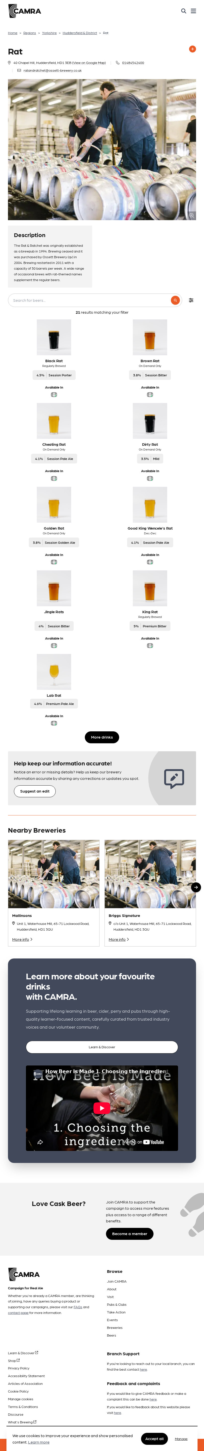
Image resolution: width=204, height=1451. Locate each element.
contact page (18, 1312)
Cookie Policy (18, 1391)
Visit (110, 1297)
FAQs (78, 1307)
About (111, 1289)
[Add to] (192, 49)
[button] (196, 887)
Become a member (129, 1233)
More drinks (102, 737)
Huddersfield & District (80, 33)
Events (112, 1320)
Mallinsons (22, 915)
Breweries (115, 1327)
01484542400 (133, 62)
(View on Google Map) (89, 62)
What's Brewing (20, 1422)
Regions (29, 33)
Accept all (154, 1438)
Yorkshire (49, 33)
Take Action (116, 1312)
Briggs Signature (124, 915)
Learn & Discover (102, 1047)
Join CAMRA (117, 1281)
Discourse (15, 1414)
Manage (181, 1439)
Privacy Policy (18, 1368)
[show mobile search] (184, 11)
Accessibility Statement (26, 1376)
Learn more (39, 1442)
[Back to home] (24, 11)
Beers (111, 1335)
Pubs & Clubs (117, 1304)
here (143, 1369)
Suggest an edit (35, 791)
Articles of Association (25, 1383)
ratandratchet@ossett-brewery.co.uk (53, 70)
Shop (12, 1360)
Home (12, 33)
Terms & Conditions (23, 1406)
